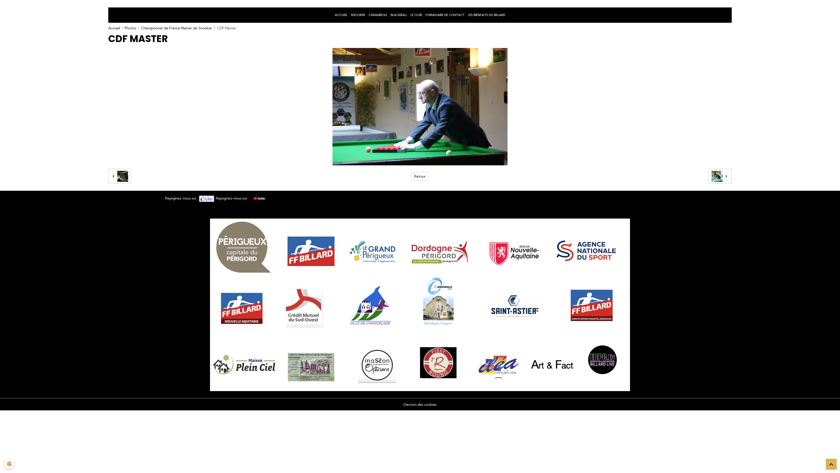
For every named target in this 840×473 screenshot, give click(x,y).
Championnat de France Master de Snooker (176, 28)
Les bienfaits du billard (486, 15)
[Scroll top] (831, 464)
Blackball (399, 15)
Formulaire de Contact (445, 15)
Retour (420, 176)
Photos (130, 28)
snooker (358, 15)
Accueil (341, 15)
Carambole (378, 15)
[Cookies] (9, 464)
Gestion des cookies (420, 404)
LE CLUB (416, 15)
